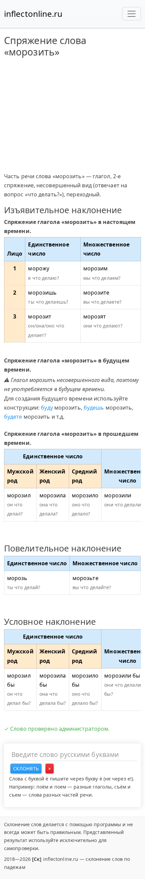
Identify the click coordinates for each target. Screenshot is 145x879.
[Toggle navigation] (131, 14)
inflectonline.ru (33, 13)
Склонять (26, 768)
